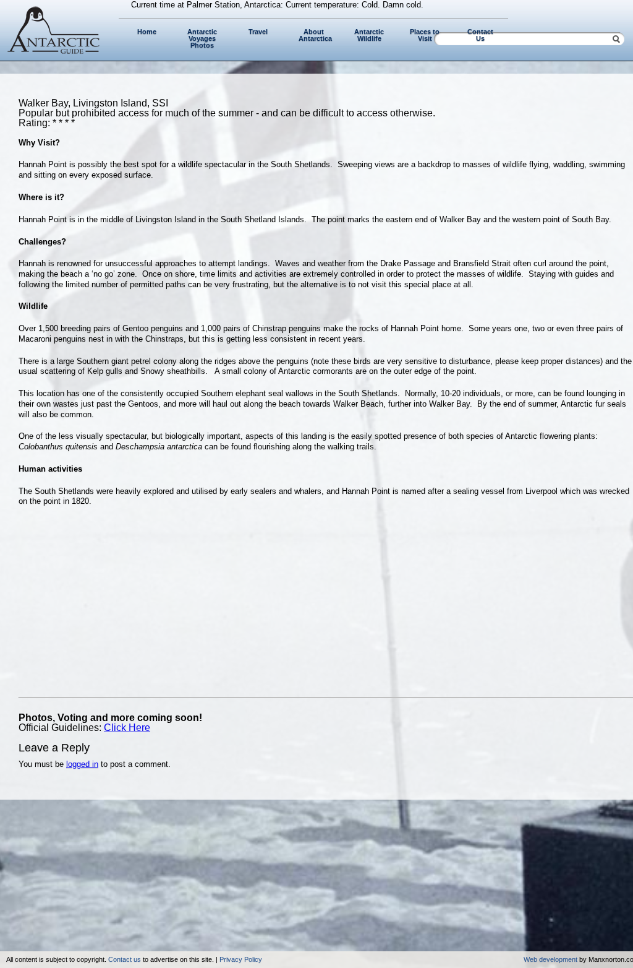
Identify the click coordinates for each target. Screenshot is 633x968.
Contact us (124, 959)
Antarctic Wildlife (369, 35)
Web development (550, 959)
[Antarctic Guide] (53, 51)
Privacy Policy (240, 959)
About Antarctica (315, 35)
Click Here (127, 727)
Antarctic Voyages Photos (202, 38)
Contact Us (480, 35)
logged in (82, 764)
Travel (258, 31)
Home (146, 31)
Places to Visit (425, 35)
